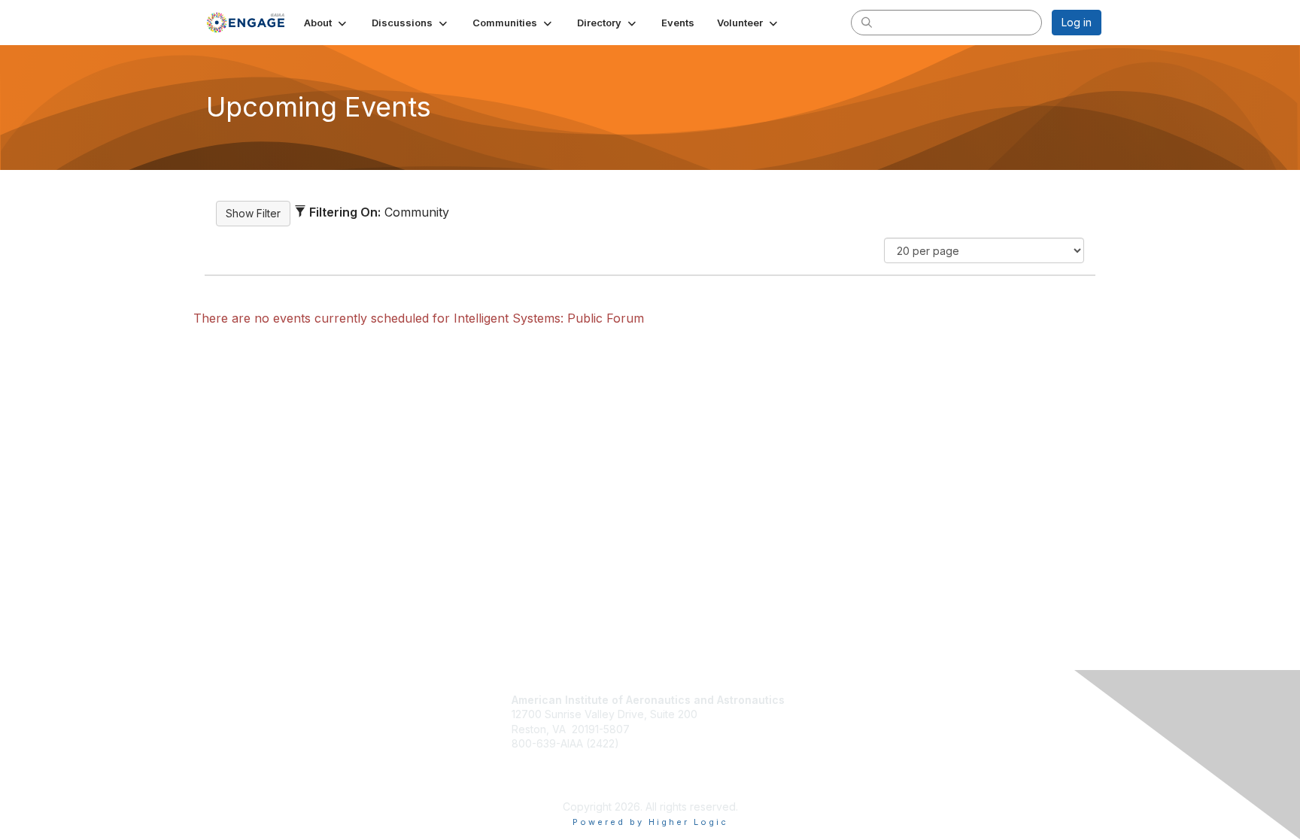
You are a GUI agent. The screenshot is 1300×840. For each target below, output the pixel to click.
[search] (866, 22)
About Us (823, 740)
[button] (326, 22)
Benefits (825, 717)
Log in (1077, 22)
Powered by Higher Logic (650, 822)
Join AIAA (829, 700)
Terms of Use (833, 755)
